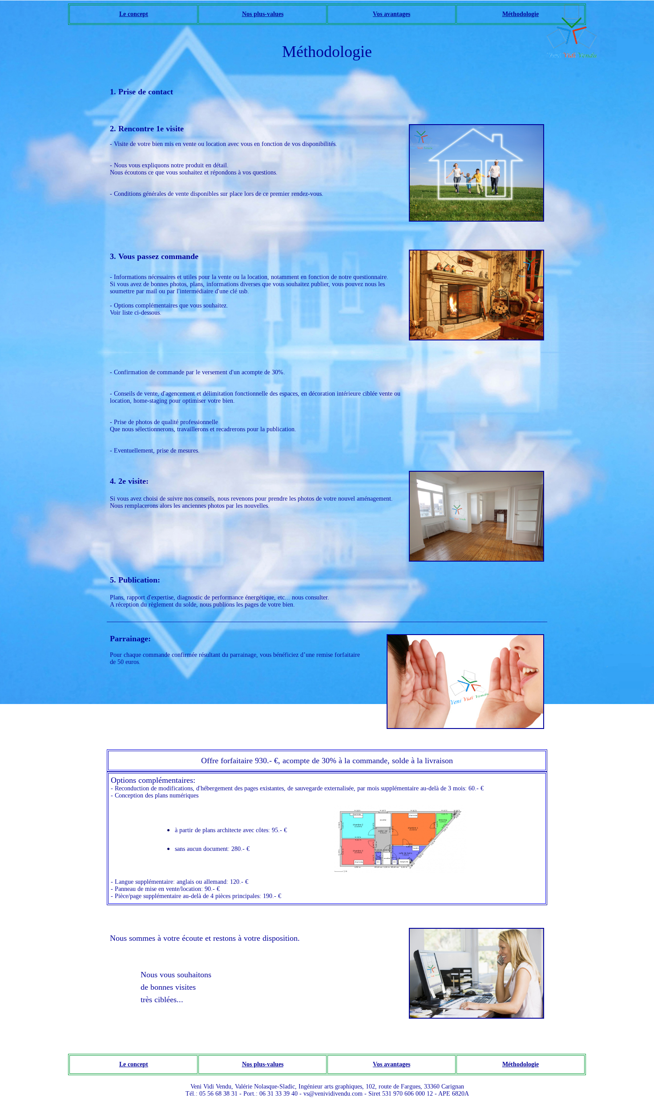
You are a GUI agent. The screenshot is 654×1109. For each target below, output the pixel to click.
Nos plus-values (262, 14)
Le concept (133, 14)
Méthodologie (520, 14)
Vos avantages (391, 14)
